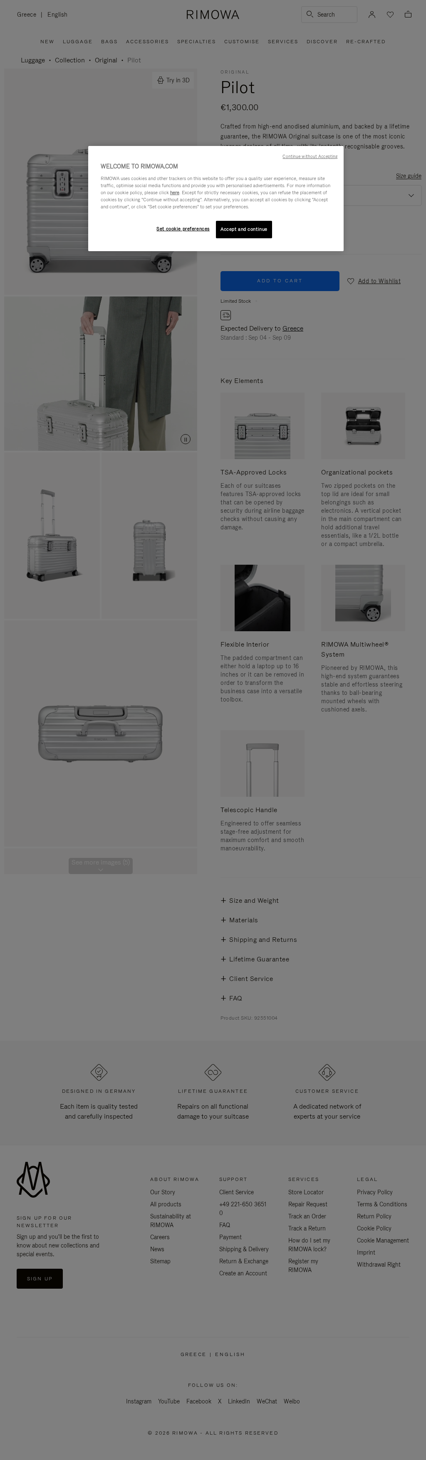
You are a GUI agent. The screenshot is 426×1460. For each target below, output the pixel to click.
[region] (216, 198)
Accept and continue (243, 229)
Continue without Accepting (309, 156)
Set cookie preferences (183, 228)
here (174, 192)
